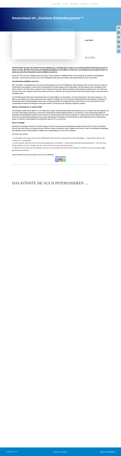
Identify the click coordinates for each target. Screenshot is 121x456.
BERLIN (65, 4)
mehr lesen (18, 268)
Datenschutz (63, 452)
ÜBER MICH (85, 4)
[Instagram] (60, 160)
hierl (91, 40)
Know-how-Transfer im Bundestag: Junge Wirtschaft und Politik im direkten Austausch (55, 262)
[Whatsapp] (64, 160)
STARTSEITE (56, 4)
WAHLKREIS (74, 4)
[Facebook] (57, 160)
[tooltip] (118, 27)
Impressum (56, 452)
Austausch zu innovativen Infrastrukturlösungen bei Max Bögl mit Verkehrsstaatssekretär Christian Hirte (58, 428)
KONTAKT (94, 4)
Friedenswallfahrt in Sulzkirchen (30, 344)
